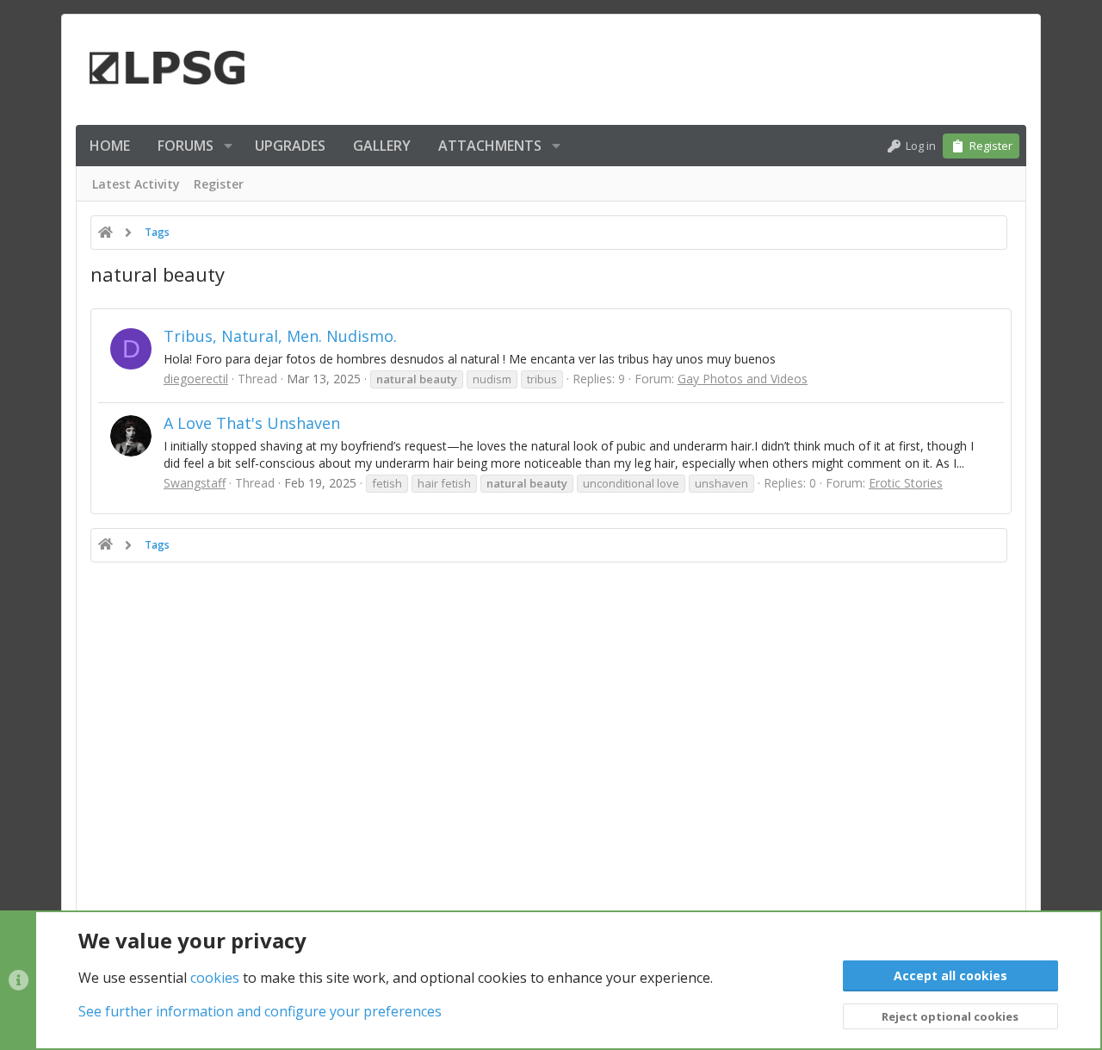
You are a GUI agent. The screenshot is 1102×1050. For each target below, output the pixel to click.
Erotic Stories (906, 483)
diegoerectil (196, 378)
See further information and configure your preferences (260, 1011)
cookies (214, 977)
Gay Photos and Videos (743, 378)
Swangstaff (195, 483)
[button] (228, 145)
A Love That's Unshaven (252, 423)
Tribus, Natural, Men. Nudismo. (280, 336)
